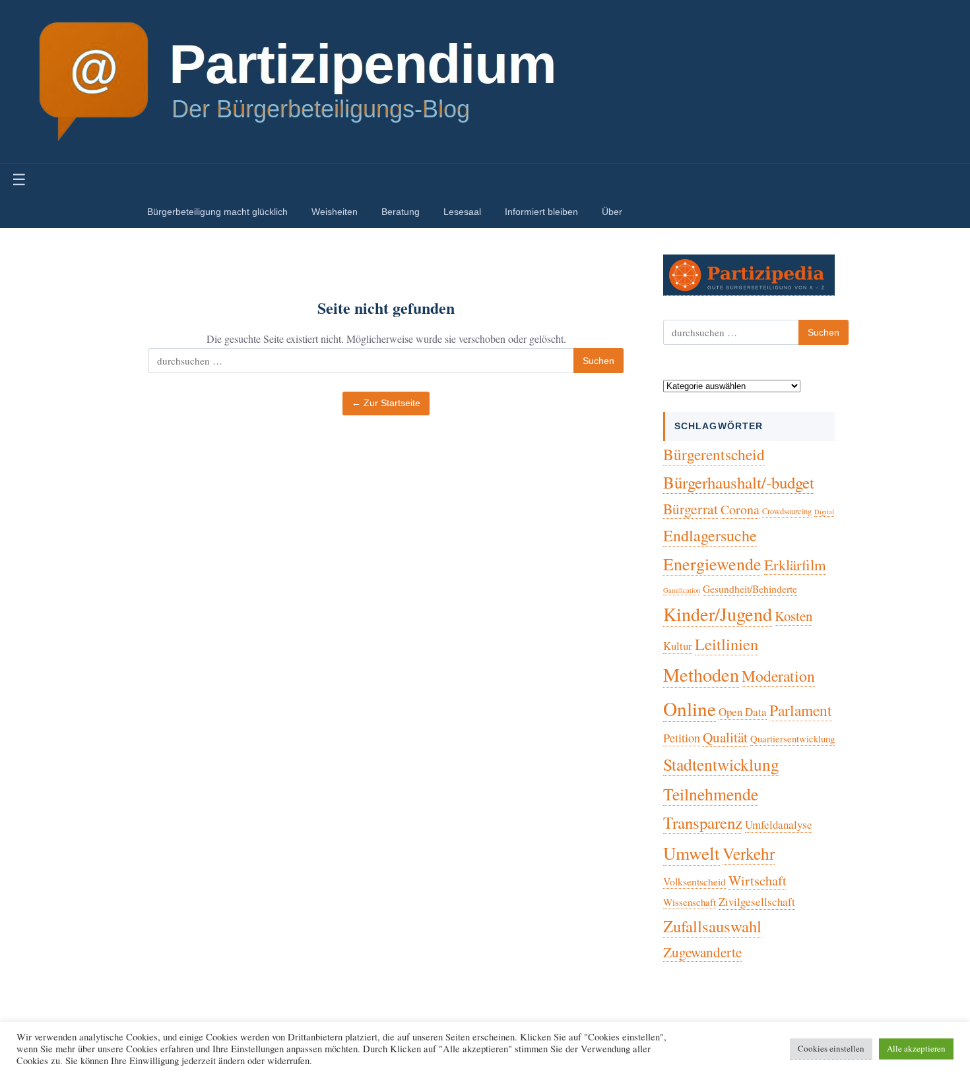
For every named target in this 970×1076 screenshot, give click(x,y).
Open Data (743, 711)
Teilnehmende (710, 794)
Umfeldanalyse (778, 824)
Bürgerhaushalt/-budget (738, 482)
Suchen (598, 360)
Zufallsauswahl (712, 926)
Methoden (701, 674)
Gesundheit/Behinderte (750, 588)
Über (612, 211)
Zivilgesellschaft (757, 901)
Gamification (681, 590)
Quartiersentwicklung (792, 738)
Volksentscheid (694, 881)
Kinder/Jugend (717, 613)
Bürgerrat (690, 508)
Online (689, 708)
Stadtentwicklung (721, 764)
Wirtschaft (757, 880)
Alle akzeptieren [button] (916, 1048)
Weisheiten (334, 211)
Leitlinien (726, 644)
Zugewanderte (702, 952)
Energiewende (712, 564)
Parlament (800, 710)
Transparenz (702, 822)
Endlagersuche (710, 535)
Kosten (793, 616)
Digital (824, 511)
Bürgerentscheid (714, 454)
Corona (740, 509)
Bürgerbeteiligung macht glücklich (217, 211)
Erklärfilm (795, 564)
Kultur (677, 645)
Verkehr (749, 853)
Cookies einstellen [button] (831, 1048)
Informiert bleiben (541, 211)
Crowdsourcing (787, 511)
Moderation (778, 675)
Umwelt (691, 853)
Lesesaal (462, 211)
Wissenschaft (689, 902)
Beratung (400, 211)
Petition (681, 738)
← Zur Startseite (386, 403)
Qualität (725, 737)
